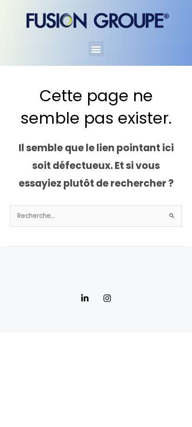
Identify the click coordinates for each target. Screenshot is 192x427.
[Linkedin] (85, 298)
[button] (96, 48)
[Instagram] (107, 298)
